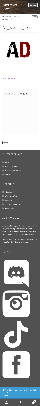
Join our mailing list (12, 204)
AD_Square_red (15, 17)
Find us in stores (11, 166)
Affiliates (8, 200)
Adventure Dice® (9, 7)
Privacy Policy (10, 208)
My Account (6, 402)
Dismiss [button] (5, 395)
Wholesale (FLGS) (11, 196)
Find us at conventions (13, 170)
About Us (8, 192)
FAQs (7, 162)
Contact (8, 174)
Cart (31, 400)
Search (20, 402)
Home (7, 17)
